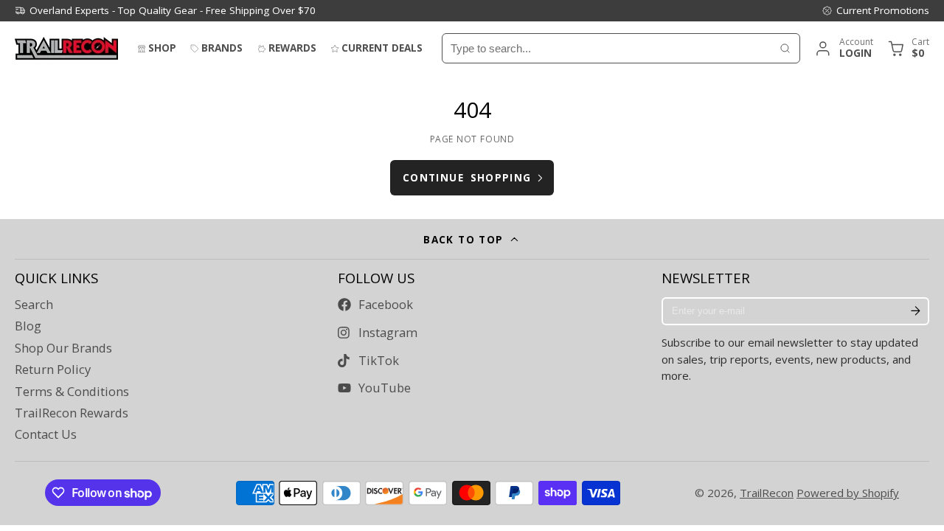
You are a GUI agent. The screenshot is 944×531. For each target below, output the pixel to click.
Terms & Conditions (72, 391)
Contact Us (46, 434)
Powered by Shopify (847, 492)
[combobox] (606, 48)
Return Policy (53, 369)
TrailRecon (767, 492)
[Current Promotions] (875, 10)
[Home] (66, 48)
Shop (162, 48)
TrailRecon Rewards (71, 413)
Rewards (292, 48)
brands (222, 48)
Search (34, 304)
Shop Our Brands (63, 348)
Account (843, 48)
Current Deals (382, 48)
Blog (28, 326)
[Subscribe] (915, 311)
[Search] (785, 48)
